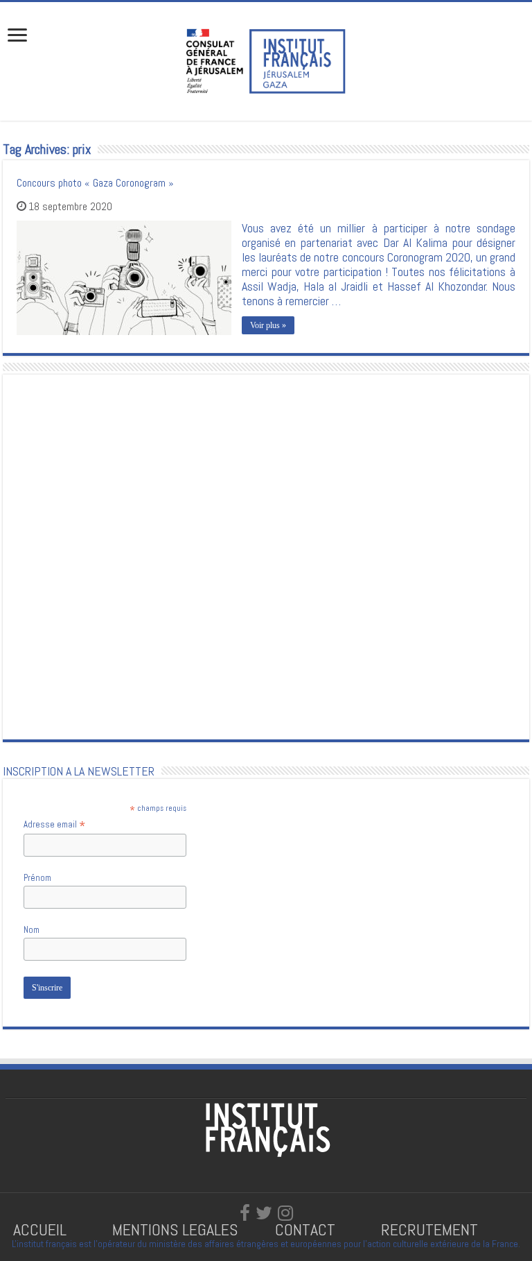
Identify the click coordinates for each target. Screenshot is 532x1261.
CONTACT (305, 1229)
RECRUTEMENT (429, 1229)
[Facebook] (244, 1213)
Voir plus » (268, 325)
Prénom (37, 878)
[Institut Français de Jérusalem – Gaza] (266, 59)
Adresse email (54, 825)
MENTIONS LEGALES (175, 1229)
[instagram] (285, 1213)
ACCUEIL (42, 1229)
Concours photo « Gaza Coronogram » (95, 182)
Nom (31, 930)
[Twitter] (264, 1213)
